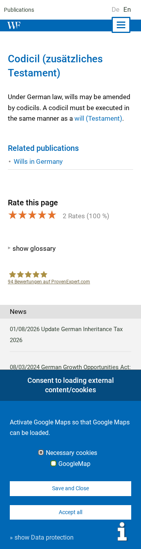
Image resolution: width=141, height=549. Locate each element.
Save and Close (70, 488)
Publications (19, 10)
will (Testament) (98, 118)
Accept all (70, 512)
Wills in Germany (38, 161)
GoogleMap (74, 463)
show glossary (34, 248)
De (115, 9)
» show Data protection (42, 537)
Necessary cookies (71, 453)
